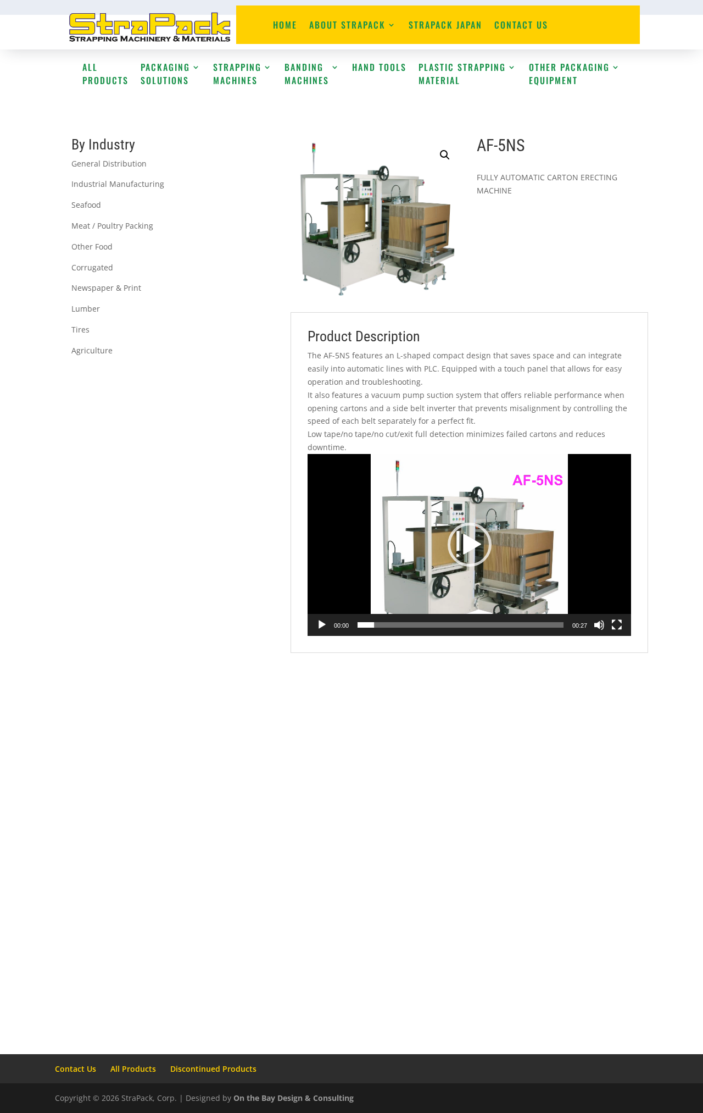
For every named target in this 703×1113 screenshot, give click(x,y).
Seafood (86, 205)
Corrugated (92, 267)
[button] (445, 155)
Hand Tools (379, 67)
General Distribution (109, 163)
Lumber (85, 308)
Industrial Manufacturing (117, 184)
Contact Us (521, 26)
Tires (80, 329)
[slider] (460, 625)
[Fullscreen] (616, 624)
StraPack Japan (445, 26)
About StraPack (347, 26)
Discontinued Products (213, 1069)
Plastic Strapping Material (462, 73)
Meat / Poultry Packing (112, 225)
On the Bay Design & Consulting (293, 1098)
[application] (469, 545)
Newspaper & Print (106, 288)
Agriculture (92, 350)
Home (285, 26)
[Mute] (599, 624)
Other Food (92, 246)
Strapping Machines (237, 73)
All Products (105, 73)
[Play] (321, 624)
